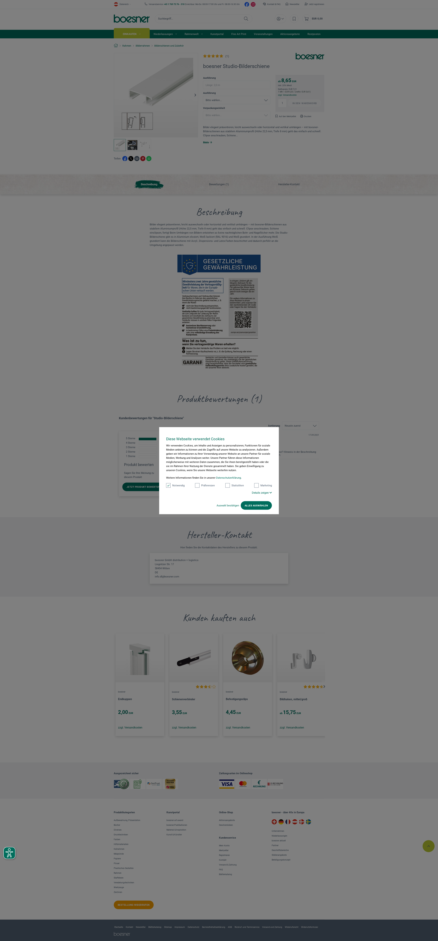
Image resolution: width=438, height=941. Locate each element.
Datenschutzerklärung (228, 477)
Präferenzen (208, 485)
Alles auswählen (256, 505)
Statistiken (237, 485)
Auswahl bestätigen (228, 505)
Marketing (266, 485)
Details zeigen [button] (260, 492)
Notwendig (178, 485)
